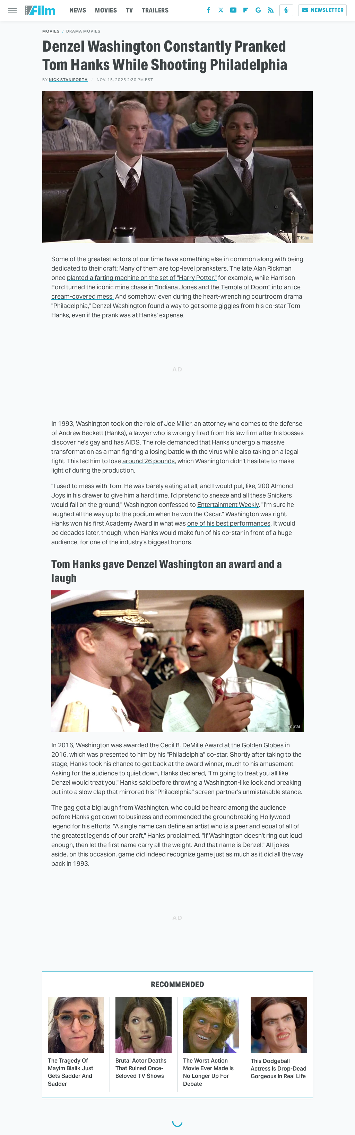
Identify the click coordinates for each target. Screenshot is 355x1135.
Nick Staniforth (68, 79)
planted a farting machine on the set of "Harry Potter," (142, 278)
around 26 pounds (148, 461)
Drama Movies (83, 31)
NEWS (78, 10)
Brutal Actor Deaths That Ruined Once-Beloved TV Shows (140, 1068)
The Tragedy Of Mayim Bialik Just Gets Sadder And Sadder (70, 1072)
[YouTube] (233, 11)
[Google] (258, 11)
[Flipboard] (246, 11)
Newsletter (327, 10)
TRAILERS (155, 10)
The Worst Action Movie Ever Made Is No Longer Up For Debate (208, 1072)
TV (129, 10)
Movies (51, 31)
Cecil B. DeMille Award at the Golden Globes (222, 745)
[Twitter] (221, 11)
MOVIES (106, 10)
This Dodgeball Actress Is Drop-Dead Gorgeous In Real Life (278, 1068)
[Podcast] (286, 10)
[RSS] (271, 11)
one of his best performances (228, 523)
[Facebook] (208, 11)
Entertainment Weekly (228, 505)
